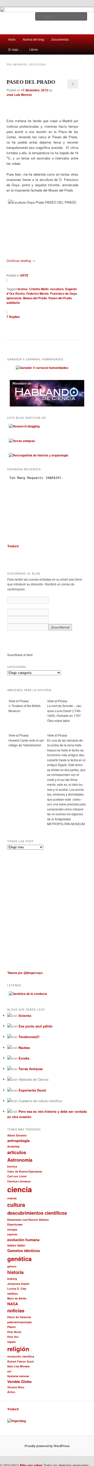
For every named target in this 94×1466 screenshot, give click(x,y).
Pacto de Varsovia (19, 1317)
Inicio (12, 39)
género (12, 1266)
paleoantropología (19, 1322)
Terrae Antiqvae (31, 1068)
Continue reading (21, 260)
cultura (16, 1205)
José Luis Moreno (19, 94)
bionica (12, 1166)
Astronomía (19, 1159)
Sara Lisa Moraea (18, 1366)
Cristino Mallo (39, 289)
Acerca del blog (33, 39)
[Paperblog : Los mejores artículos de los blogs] (16, 1421)
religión (18, 1348)
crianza (12, 1198)
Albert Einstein (17, 1135)
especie (12, 1234)
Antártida (13, 1146)
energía (12, 1229)
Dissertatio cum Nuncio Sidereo (28, 1219)
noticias (15, 1310)
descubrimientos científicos (37, 1212)
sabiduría (13, 302)
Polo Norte (14, 1332)
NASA (12, 1304)
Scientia (25, 1015)
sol (9, 1371)
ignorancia (14, 298)
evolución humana (23, 1239)
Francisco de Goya (63, 293)
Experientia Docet (32, 1090)
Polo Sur (13, 1337)
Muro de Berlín (17, 1298)
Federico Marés (37, 293)
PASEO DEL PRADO (31, 82)
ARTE (24, 275)
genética (19, 1258)
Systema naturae (18, 1376)
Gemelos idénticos (23, 1250)
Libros (33, 49)
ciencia (19, 1189)
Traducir (13, 546)
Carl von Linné (17, 1176)
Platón (11, 1327)
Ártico (11, 1392)
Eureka (24, 1058)
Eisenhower (15, 1224)
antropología (18, 1140)
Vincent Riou (15, 1387)
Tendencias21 (29, 1036)
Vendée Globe (19, 1381)
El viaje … (15, 49)
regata (11, 1342)
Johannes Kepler (18, 1284)
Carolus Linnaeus (19, 1181)
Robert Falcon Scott (20, 1361)
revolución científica (20, 1356)
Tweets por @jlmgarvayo (25, 972)
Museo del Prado (35, 298)
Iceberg (12, 1279)
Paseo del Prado (60, 298)
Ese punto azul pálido (36, 1026)
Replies (13, 316)
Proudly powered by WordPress (47, 1446)
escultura (57, 289)
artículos (16, 1152)
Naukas (24, 1047)
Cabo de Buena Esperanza (24, 1171)
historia (15, 1272)
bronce (23, 289)
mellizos (12, 1293)
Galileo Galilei (16, 1245)
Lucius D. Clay (16, 1288)
